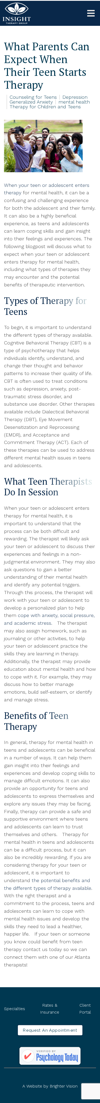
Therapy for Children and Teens (45, 106)
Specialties (14, 1008)
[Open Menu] (91, 13)
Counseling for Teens (33, 97)
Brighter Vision (64, 1086)
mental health (74, 102)
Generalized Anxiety (31, 102)
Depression (74, 97)
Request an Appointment (50, 1030)
